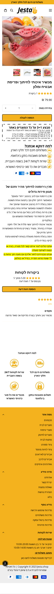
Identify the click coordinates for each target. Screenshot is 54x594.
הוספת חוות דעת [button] (27, 289)
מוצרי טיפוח (46, 430)
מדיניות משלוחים (43, 515)
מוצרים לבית (46, 425)
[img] (45, 299)
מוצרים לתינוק (45, 434)
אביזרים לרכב (45, 459)
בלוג (50, 497)
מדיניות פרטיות (44, 524)
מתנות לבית (46, 439)
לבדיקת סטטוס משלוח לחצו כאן (36, 558)
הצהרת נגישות (45, 492)
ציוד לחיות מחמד (43, 449)
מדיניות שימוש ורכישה (41, 510)
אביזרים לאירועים (43, 454)
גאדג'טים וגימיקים (43, 464)
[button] (5, 10)
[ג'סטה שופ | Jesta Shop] (27, 10)
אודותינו (48, 477)
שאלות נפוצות (45, 487)
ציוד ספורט (46, 444)
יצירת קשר (47, 482)
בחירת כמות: (45, 108)
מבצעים (48, 420)
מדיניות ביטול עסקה (42, 520)
